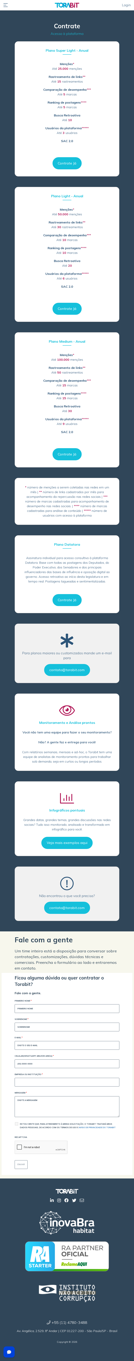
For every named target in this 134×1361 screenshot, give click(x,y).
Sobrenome (21, 1019)
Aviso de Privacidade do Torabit (97, 1127)
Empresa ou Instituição (29, 1074)
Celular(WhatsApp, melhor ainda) (34, 1056)
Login (126, 5)
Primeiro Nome (23, 1001)
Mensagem (21, 1093)
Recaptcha (21, 1137)
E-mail (19, 1037)
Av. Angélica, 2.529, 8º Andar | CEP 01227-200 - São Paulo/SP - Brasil (67, 1331)
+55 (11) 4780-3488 (69, 1322)
